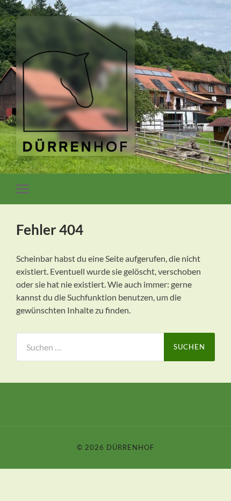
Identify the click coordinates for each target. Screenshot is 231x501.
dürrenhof (130, 447)
